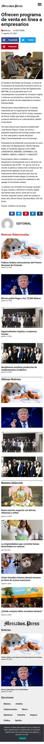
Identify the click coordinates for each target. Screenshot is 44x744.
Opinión (18, 720)
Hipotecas (8, 715)
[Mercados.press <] (15, 6)
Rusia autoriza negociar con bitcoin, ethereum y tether (18, 511)
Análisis (19, 704)
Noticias (6, 30)
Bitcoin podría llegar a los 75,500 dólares (21, 298)
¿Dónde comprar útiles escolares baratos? (21, 611)
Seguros (33, 715)
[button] (39, 4)
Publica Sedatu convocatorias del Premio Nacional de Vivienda (21, 263)
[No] (40, 733)
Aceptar (23, 738)
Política (7, 720)
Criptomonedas (10, 709)
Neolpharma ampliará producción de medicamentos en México (19, 368)
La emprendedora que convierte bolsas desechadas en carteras (20, 545)
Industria (21, 715)
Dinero (25, 709)
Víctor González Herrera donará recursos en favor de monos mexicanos (21, 578)
